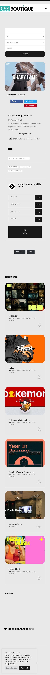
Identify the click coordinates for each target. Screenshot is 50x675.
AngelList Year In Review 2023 (21, 472)
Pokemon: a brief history (19, 420)
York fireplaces (15, 524)
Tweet (30, 101)
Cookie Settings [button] (11, 668)
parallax (26, 167)
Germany (21, 95)
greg (14, 527)
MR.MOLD (13, 316)
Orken (11, 368)
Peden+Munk (14, 569)
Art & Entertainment (18, 158)
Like (14, 101)
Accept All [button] (24, 668)
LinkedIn (30, 106)
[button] (25, 31)
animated (13, 167)
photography (15, 171)
